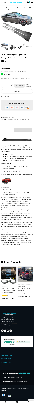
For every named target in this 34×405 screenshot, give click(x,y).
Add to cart (19, 85)
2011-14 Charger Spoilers (25, 284)
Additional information (23, 130)
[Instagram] (5, 331)
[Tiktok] (10, 331)
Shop (7, 7)
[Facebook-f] (2, 331)
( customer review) (11, 64)
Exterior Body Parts (15, 7)
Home (2, 7)
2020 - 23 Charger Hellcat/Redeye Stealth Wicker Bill (24, 288)
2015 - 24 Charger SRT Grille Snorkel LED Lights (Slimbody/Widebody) (8, 290)
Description (7, 130)
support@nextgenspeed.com (9, 323)
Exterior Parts (10, 119)
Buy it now (17, 91)
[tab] (7, 130)
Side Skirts (24, 7)
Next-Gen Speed (8, 122)
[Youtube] (8, 331)
